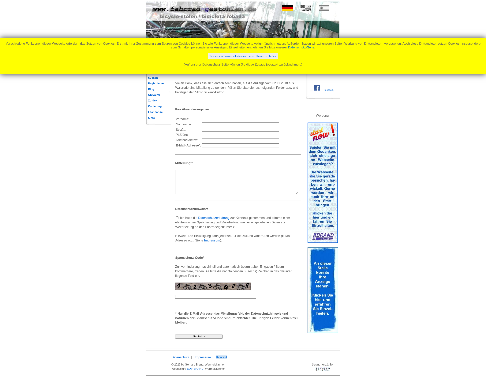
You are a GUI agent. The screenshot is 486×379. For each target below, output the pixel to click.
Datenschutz (180, 357)
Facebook (329, 90)
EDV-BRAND (195, 368)
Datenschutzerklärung (213, 218)
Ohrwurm (154, 94)
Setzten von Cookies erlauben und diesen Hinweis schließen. (243, 56)
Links (151, 117)
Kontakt (221, 357)
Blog (151, 89)
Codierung (155, 106)
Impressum (212, 240)
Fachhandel (155, 111)
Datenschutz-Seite (301, 47)
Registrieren (156, 83)
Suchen (153, 77)
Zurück (152, 100)
